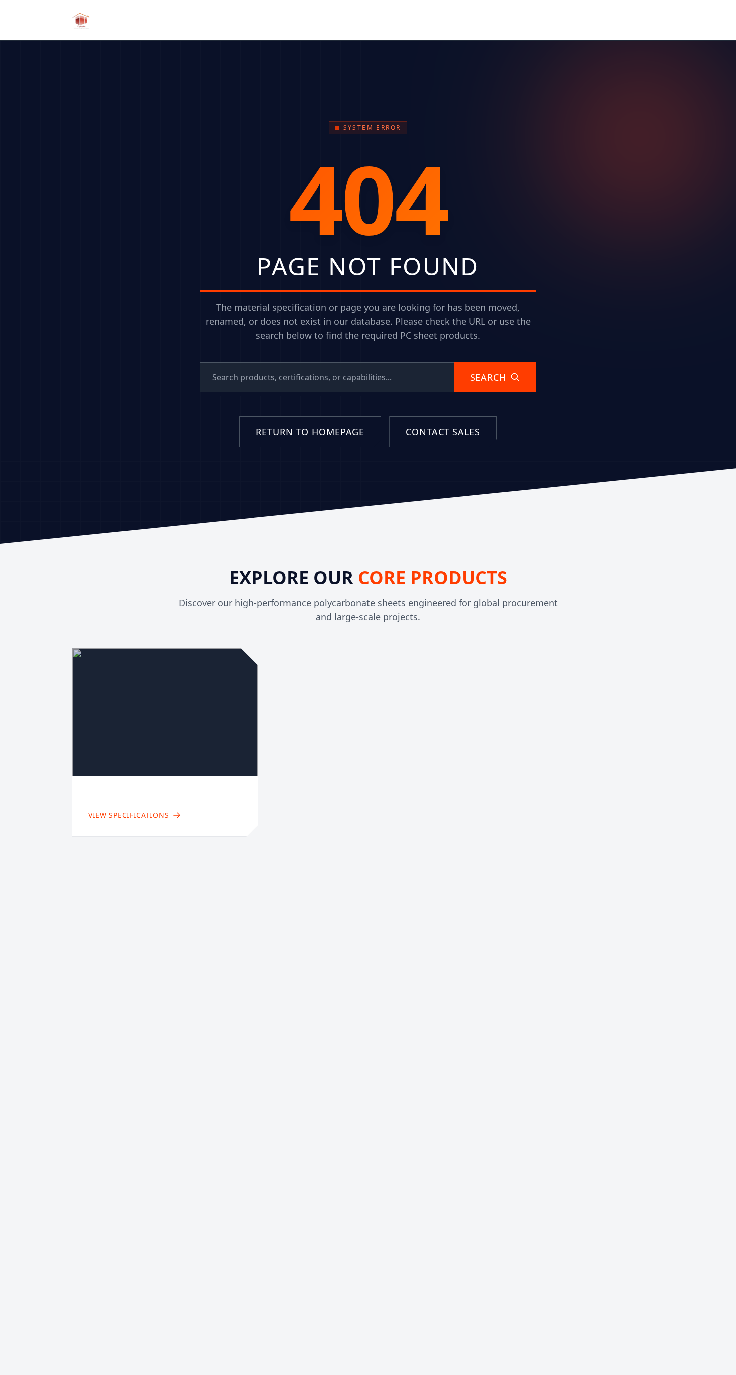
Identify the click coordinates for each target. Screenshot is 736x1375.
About (335, 20)
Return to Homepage (310, 432)
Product (381, 20)
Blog (435, 20)
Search (488, 377)
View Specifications (128, 815)
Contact (478, 20)
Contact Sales (623, 20)
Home (295, 20)
